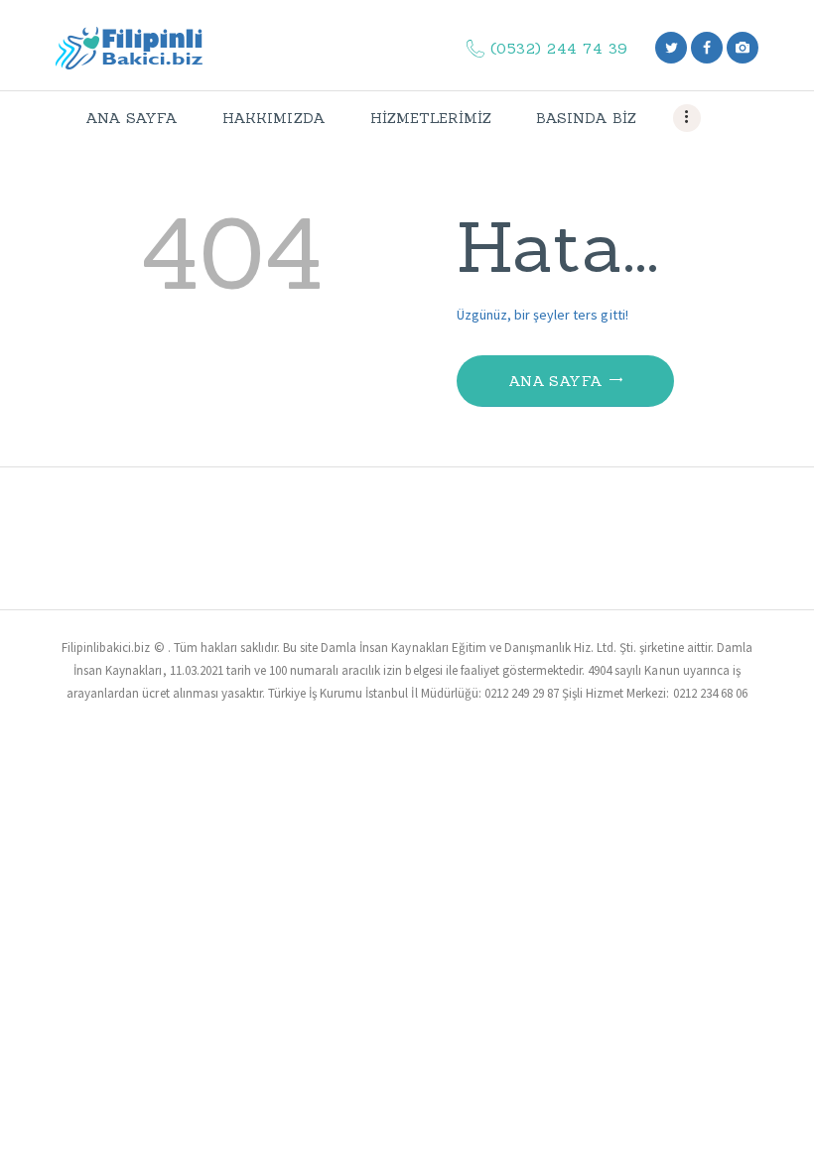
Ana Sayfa (556, 381)
